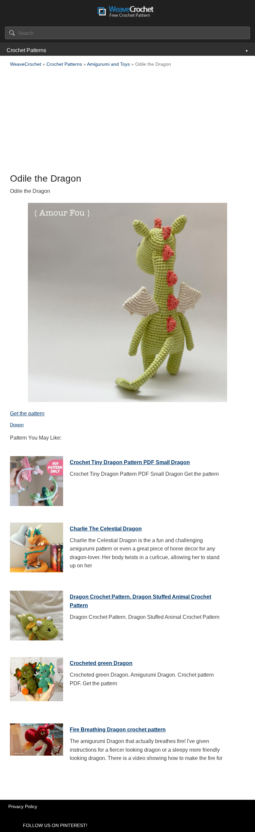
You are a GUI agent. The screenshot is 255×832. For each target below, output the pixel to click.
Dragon (17, 424)
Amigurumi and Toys (108, 64)
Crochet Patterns (26, 50)
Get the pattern (27, 413)
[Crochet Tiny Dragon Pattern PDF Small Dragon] (36, 479)
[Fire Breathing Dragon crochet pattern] (36, 746)
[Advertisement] (127, 122)
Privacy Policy (22, 806)
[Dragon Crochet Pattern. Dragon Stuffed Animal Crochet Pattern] (36, 613)
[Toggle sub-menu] (246, 50)
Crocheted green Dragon (101, 663)
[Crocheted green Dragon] (36, 680)
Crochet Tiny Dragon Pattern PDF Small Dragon (130, 462)
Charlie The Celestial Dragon (106, 529)
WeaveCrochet (25, 64)
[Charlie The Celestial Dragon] (36, 545)
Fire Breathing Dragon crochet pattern (118, 729)
